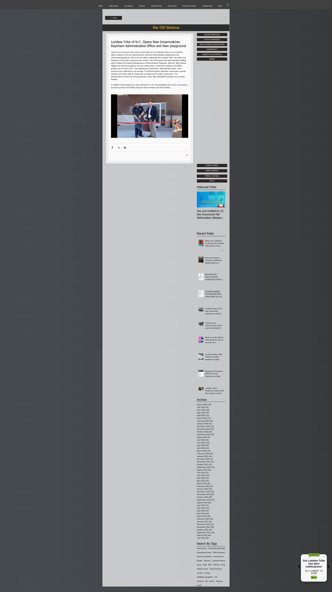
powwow (200, 581)
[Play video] (149, 116)
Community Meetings (216, 548)
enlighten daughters (205, 577)
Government (218, 556)
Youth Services (216, 569)
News (199, 565)
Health (199, 561)
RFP (210, 565)
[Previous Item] (201, 199)
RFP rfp (216, 565)
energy (207, 573)
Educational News (204, 552)
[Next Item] (221, 199)
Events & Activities (204, 556)
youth (199, 585)
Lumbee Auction (218, 561)
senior (211, 581)
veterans (219, 581)
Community (201, 548)
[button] (128, 6)
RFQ (223, 565)
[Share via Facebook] (112, 147)
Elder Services (219, 552)
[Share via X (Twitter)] (118, 147)
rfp (206, 581)
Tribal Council (202, 569)
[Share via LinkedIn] (125, 147)
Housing (207, 561)
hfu (216, 577)
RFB (205, 565)
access (200, 573)
